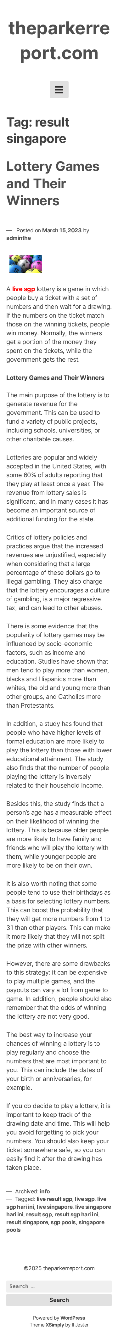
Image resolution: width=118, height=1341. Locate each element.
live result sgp (54, 1199)
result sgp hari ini (76, 1214)
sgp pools (63, 1222)
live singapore (54, 1206)
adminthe (18, 238)
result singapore (27, 1222)
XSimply (55, 1325)
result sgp (39, 1214)
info (45, 1191)
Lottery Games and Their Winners (53, 183)
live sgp (23, 289)
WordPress (72, 1318)
